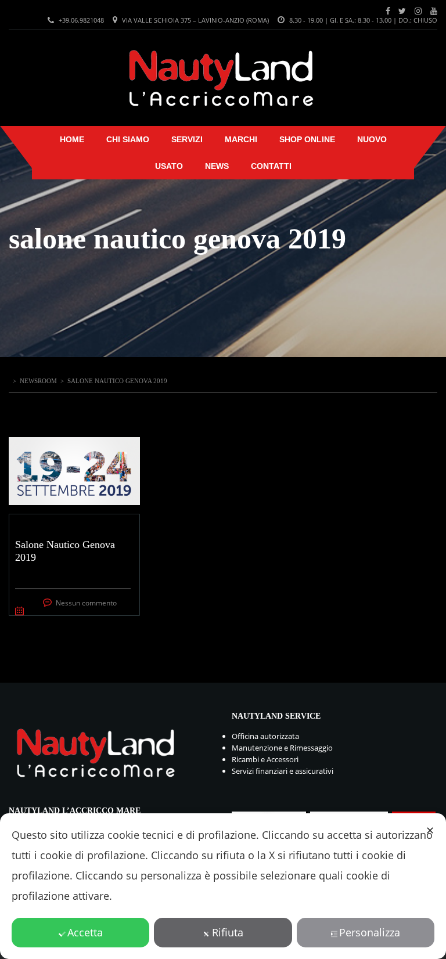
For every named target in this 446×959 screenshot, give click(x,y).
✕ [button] (430, 830)
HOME (72, 139)
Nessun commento (86, 603)
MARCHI (241, 139)
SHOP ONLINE (307, 139)
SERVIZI (187, 139)
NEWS (217, 166)
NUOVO (372, 139)
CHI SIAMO (127, 139)
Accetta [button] (85, 932)
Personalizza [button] (369, 932)
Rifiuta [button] (227, 932)
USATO (169, 166)
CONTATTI (271, 166)
